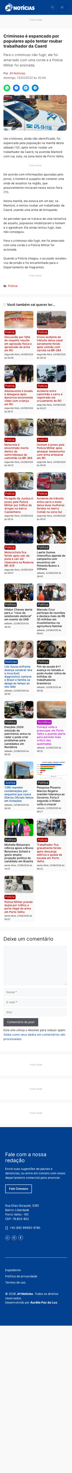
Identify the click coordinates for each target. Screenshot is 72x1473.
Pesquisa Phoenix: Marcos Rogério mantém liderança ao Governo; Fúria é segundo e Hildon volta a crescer (51, 796)
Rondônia (44, 722)
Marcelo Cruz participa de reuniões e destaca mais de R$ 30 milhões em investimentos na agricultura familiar (51, 618)
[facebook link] (20, 1237)
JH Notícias (17, 73)
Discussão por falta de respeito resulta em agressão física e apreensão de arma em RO (18, 343)
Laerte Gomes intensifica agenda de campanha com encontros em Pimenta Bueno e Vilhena (51, 560)
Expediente (13, 1270)
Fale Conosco (18, 1188)
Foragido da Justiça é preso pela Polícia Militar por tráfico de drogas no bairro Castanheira (18, 505)
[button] (52, 7)
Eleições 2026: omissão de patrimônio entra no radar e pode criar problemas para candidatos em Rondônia (17, 737)
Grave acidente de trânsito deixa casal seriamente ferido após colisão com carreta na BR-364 (50, 343)
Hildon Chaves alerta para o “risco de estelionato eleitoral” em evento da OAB (18, 614)
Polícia (12, 286)
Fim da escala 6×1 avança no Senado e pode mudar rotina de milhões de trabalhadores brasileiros (51, 675)
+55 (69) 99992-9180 (25, 1228)
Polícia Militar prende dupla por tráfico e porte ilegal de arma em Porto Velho (18, 906)
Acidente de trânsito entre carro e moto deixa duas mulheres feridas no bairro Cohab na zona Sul (51, 505)
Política (43, 547)
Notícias (11, 662)
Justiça (10, 782)
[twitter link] (7, 1237)
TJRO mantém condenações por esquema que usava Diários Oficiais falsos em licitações (18, 794)
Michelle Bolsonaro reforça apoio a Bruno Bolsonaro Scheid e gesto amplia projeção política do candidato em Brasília (18, 853)
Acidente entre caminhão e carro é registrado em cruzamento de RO (49, 396)
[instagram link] (14, 1237)
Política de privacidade (21, 1276)
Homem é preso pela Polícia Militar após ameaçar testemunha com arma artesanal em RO (51, 451)
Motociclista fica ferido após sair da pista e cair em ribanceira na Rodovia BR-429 (18, 559)
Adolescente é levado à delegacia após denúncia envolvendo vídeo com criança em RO (18, 397)
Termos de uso (15, 1282)
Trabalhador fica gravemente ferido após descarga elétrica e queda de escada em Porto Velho (49, 853)
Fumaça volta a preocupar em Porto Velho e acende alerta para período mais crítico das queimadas (51, 735)
